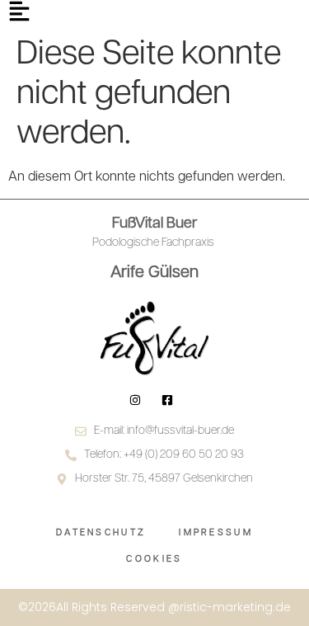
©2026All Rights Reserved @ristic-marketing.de (154, 607)
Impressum (216, 533)
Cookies (154, 559)
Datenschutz (101, 533)
